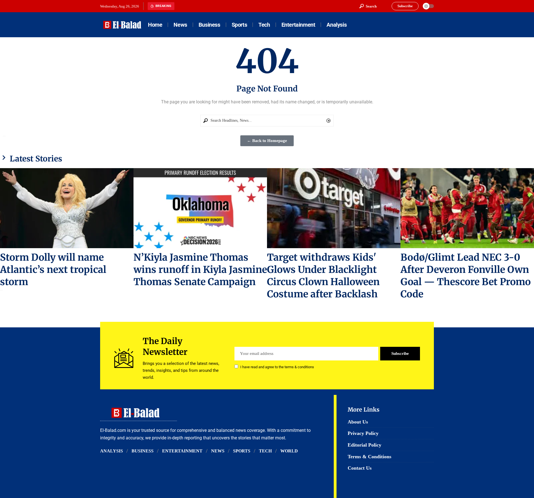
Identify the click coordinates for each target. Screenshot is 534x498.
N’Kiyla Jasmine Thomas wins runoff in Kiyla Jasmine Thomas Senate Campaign (200, 270)
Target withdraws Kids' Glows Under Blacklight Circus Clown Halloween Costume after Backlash (323, 276)
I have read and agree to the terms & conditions (277, 367)
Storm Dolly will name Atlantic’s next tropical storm (53, 270)
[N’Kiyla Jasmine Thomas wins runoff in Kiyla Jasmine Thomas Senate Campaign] (200, 208)
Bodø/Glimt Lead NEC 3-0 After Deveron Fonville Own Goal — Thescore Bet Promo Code (465, 276)
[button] (368, 6)
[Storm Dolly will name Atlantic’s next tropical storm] (67, 208)
